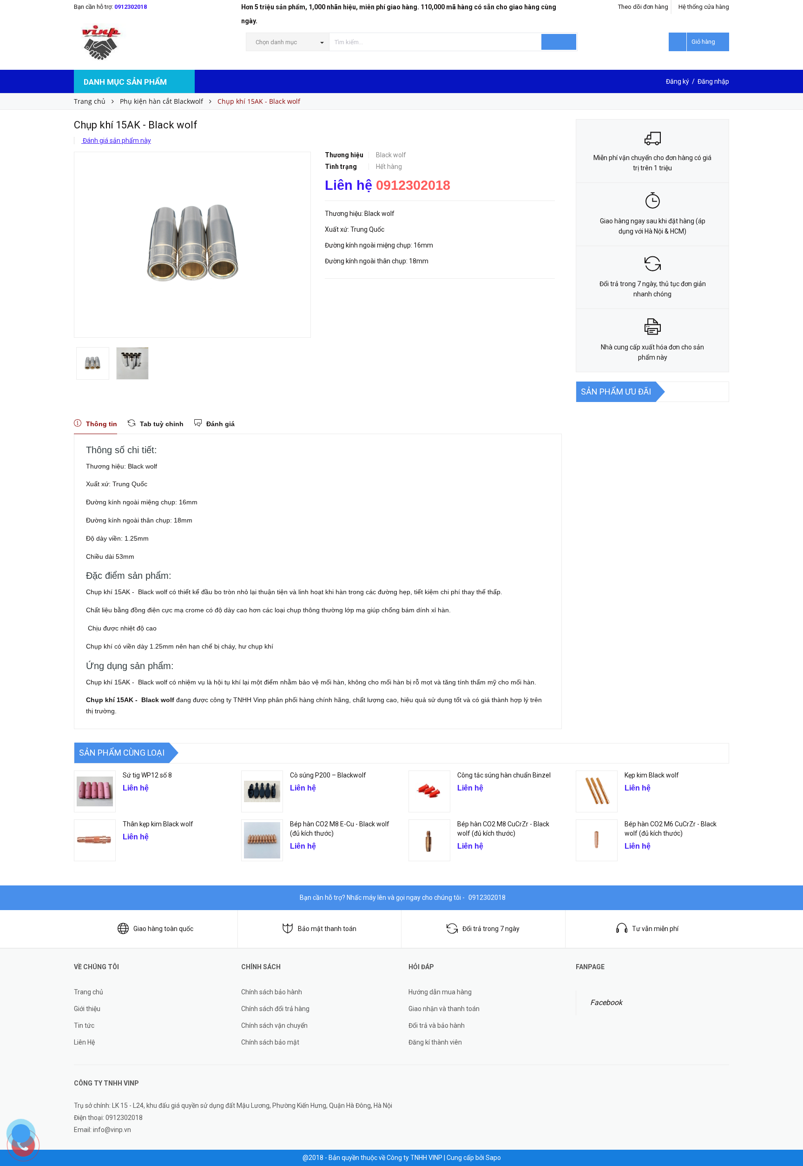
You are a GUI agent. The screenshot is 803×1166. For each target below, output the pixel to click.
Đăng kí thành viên (435, 1042)
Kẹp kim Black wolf (652, 775)
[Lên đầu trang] (786, 1105)
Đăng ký (677, 81)
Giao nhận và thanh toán (444, 1008)
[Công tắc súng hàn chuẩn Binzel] (429, 791)
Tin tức (84, 1025)
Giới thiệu (87, 1008)
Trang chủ (88, 992)
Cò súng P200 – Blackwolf (328, 775)
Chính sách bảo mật (270, 1042)
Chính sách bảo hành (271, 992)
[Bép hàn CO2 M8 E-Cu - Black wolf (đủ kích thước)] (262, 840)
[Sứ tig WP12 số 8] (95, 791)
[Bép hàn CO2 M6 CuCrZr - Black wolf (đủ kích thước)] (597, 840)
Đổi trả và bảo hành (436, 1025)
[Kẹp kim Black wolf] (597, 791)
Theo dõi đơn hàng (643, 6)
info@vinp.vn (112, 1129)
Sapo (493, 1157)
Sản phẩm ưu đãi (616, 391)
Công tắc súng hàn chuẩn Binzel (504, 775)
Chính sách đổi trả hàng (275, 1008)
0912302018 (130, 6)
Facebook (606, 1002)
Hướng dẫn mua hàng (440, 992)
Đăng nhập (713, 81)
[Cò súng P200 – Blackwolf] (262, 791)
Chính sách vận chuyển (274, 1025)
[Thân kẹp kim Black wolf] (95, 840)
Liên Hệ (84, 1042)
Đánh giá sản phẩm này (116, 140)
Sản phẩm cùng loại (122, 752)
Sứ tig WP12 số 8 (147, 775)
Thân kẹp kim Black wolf (158, 824)
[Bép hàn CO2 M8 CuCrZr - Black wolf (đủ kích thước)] (429, 840)
